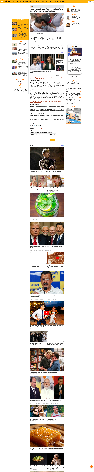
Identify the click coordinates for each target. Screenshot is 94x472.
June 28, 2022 (38, 123)
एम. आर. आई (79, 103)
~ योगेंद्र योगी (73, 21)
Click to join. (42, 128)
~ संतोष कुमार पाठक (74, 27)
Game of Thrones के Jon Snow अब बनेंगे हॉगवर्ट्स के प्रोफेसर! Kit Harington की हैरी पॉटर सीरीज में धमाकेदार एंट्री (73, 94)
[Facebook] (62, 17)
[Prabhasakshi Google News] (63, 33)
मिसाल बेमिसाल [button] (41, 1)
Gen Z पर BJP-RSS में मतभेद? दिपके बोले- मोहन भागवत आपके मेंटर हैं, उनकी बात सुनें (73, 88)
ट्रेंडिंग (20, 41)
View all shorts (74, 76)
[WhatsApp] (62, 22)
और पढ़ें (26, 93)
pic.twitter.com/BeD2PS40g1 (54, 120)
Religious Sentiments (51, 134)
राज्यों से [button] (30, 1)
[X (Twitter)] (62, 20)
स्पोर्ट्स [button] (25, 1)
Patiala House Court (35, 132)
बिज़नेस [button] (21, 1)
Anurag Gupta (32, 33)
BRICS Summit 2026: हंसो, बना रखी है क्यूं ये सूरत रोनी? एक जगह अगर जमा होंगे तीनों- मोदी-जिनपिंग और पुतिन (73, 101)
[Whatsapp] (39, 126)
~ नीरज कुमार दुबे (74, 14)
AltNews (50, 132)
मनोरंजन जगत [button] (54, 1)
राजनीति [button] (60, 1)
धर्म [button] (64, 1)
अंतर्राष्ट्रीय (17, 1)
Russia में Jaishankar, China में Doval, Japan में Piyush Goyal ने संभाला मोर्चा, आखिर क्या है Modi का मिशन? (76, 11)
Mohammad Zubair (43, 132)
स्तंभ (73, 6)
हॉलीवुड (80, 97)
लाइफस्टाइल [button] (47, 1)
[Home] (31, 6)
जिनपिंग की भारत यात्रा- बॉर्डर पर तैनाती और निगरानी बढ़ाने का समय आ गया (76, 24)
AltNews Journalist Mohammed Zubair (38, 134)
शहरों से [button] (34, 1)
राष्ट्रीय (14, 1)
